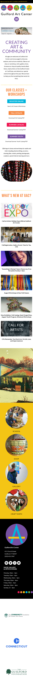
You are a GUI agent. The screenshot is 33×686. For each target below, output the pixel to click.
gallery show (24, 64)
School (16, 431)
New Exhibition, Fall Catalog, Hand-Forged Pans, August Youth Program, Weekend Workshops (16, 316)
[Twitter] (10, 563)
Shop (16, 459)
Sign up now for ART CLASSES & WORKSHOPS (13, 1)
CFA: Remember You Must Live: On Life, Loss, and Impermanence (16, 340)
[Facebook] (6, 563)
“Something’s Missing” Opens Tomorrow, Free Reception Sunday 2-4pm (16, 270)
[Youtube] (19, 563)
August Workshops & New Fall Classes (16, 293)
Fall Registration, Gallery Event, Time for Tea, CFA (16, 246)
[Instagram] (14, 563)
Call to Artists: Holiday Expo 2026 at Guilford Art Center (16, 222)
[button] (16, 19)
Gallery (16, 486)
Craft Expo (16, 514)
